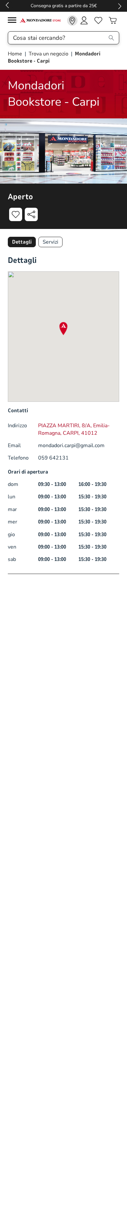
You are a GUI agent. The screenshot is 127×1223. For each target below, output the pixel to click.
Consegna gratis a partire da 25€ (64, 6)
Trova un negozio (48, 53)
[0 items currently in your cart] (113, 20)
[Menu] (14, 21)
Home (15, 53)
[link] (72, 20)
